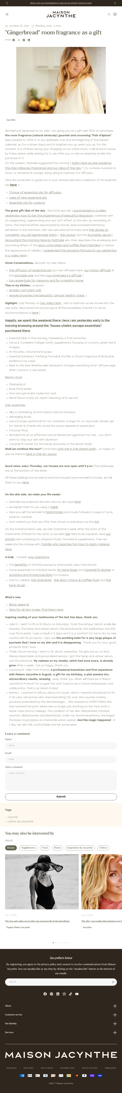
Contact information (90, 1068)
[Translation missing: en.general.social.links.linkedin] (58, 994)
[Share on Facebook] (14, 40)
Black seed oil (19, 605)
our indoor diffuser (97, 270)
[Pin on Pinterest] (24, 40)
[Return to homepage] (61, 1055)
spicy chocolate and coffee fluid (62, 245)
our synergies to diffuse (64, 275)
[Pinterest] (51, 994)
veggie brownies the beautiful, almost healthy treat (47, 295)
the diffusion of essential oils (30, 270)
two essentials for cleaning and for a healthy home (46, 281)
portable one (23, 275)
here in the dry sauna (41, 454)
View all (9, 840)
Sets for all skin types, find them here (36, 610)
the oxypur (68, 235)
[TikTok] (70, 994)
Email (8, 753)
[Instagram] (64, 994)
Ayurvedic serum (100, 235)
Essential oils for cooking (27, 203)
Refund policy (29, 1068)
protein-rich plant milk (25, 290)
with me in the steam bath (77, 449)
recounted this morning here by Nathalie (34, 240)
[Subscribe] (113, 982)
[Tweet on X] (19, 40)
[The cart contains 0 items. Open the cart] (115, 14)
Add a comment (14, 767)
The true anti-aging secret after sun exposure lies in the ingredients (37, 921)
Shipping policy (110, 1068)
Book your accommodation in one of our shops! (54, 3)
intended (93, 245)
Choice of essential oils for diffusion (35, 192)
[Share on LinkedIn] (29, 40)
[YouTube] (77, 994)
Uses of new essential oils (28, 198)
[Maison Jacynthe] (61, 14)
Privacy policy (11, 1068)
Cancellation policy (67, 1068)
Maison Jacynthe (64, 1084)
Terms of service (47, 1068)
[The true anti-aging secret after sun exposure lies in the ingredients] (42, 881)
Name (8, 739)
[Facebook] (45, 994)
